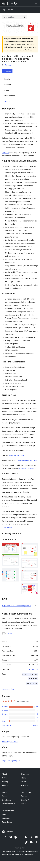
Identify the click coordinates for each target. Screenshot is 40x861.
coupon (28, 683)
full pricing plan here (16, 455)
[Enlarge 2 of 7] (16, 557)
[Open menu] (36, 3)
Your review (6, 725)
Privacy (5, 785)
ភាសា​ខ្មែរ (10, 832)
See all (35, 725)
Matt (5, 814)
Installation (8, 90)
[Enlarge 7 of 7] (35, 586)
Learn (4, 792)
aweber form (33, 674)
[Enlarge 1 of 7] (16, 546)
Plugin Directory (7, 10)
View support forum (9, 741)
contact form (33, 679)
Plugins (24, 782)
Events (24, 796)
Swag (24, 804)
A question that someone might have (16, 606)
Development (9, 96)
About (4, 774)
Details (7, 79)
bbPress (6, 818)
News (4, 778)
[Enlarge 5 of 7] (35, 561)
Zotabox (8, 65)
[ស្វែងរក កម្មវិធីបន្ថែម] (25, 17)
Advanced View (8, 689)
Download (7, 71)
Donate (25, 800)
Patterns (24, 785)
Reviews (7, 85)
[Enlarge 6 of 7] (35, 573)
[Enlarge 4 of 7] (35, 546)
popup (35, 683)
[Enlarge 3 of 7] (16, 571)
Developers (6, 800)
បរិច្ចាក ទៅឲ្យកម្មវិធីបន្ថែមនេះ (11, 761)
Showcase (25, 774)
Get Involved (26, 792)
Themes (24, 778)
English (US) (33, 669)
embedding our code (27, 468)
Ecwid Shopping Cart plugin (26, 460)
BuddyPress (8, 822)
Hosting (5, 782)
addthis (24, 674)
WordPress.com (9, 811)
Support (7, 101)
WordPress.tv (8, 804)
